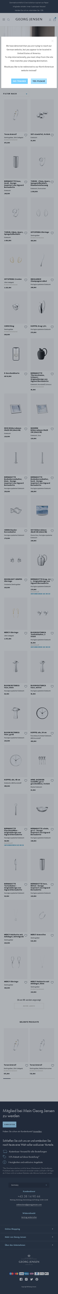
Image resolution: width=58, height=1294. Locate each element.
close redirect (52, 41)
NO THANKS (19, 81)
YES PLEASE (39, 81)
